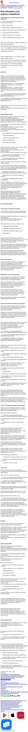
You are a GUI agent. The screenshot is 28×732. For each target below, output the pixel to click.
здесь (5, 109)
